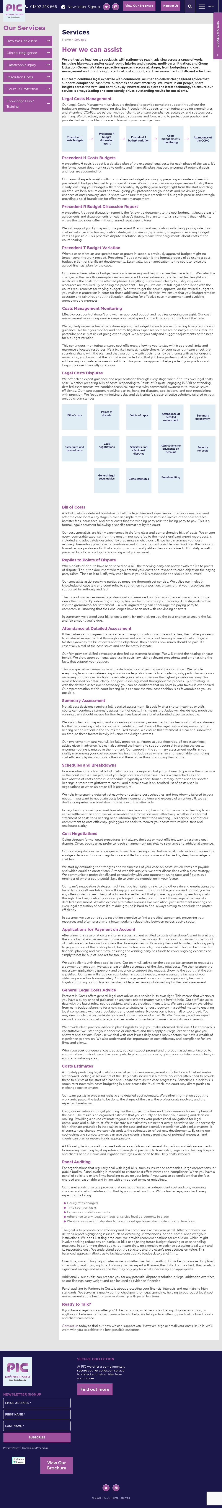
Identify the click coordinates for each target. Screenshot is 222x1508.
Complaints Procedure (35, 1448)
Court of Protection (22, 89)
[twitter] (106, 6)
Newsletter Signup (83, 6)
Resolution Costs (20, 77)
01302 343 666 (43, 6)
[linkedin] (115, 6)
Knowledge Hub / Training (20, 104)
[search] (190, 6)
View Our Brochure (139, 6)
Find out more (94, 1389)
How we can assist (22, 41)
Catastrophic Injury (21, 65)
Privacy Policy (11, 1448)
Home (66, 40)
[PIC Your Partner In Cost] (14, 11)
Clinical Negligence (22, 53)
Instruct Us (170, 6)
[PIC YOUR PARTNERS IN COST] (17, 1371)
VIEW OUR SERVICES (217, 38)
